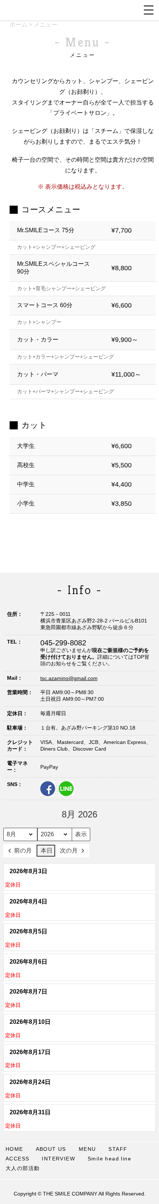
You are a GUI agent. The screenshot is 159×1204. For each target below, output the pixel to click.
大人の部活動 (23, 1168)
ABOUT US (51, 1149)
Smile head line (109, 1159)
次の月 (69, 850)
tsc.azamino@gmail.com (69, 678)
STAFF (117, 1149)
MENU (87, 1149)
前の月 (23, 850)
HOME (14, 1149)
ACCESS (17, 1159)
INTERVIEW (58, 1159)
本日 (47, 850)
